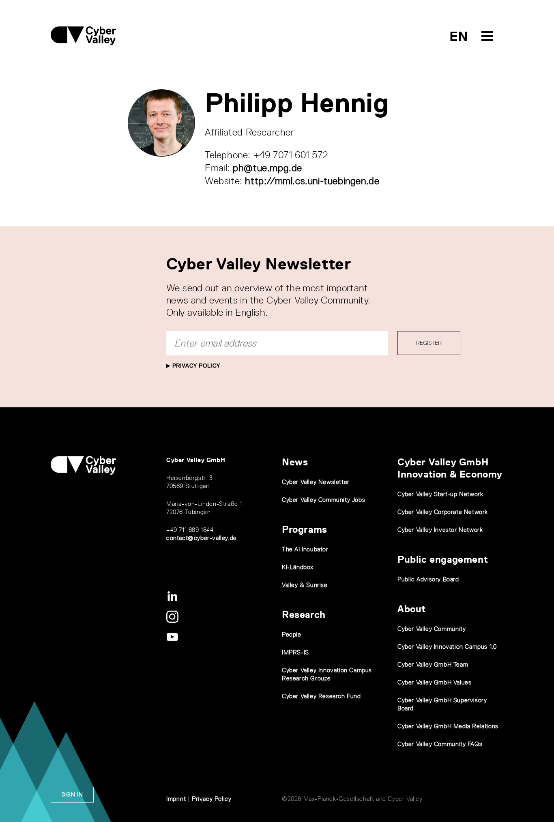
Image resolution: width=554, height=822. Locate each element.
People (291, 634)
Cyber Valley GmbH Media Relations (447, 726)
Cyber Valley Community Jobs (323, 499)
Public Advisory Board (428, 579)
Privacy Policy (195, 365)
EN (458, 36)
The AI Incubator (305, 549)
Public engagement (442, 559)
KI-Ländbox (298, 567)
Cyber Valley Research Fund (321, 696)
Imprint (176, 798)
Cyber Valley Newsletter (316, 481)
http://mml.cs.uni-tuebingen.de (312, 180)
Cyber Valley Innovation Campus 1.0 (446, 646)
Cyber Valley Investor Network (440, 529)
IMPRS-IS (295, 652)
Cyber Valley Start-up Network (440, 494)
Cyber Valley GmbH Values (434, 682)
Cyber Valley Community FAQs (439, 743)
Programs (304, 529)
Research (304, 614)
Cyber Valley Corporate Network (442, 511)
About (411, 608)
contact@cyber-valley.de (201, 537)
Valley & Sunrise (305, 584)
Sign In (72, 794)
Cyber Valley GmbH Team (432, 664)
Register (429, 343)
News (295, 461)
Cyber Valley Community (431, 628)
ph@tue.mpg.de (267, 167)
